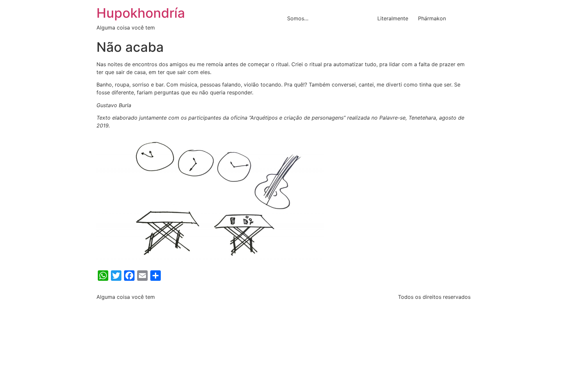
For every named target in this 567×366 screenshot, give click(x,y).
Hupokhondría (140, 13)
